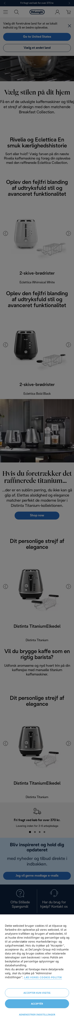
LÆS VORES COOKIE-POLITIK (43, 977)
